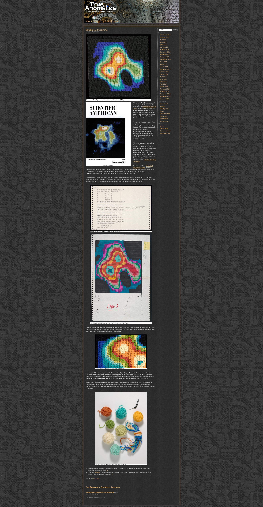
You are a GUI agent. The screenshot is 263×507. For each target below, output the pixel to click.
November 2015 (165, 35)
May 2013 (163, 81)
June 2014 (163, 62)
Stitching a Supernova (96, 29)
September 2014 (165, 59)
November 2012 (165, 96)
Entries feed (164, 128)
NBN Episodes (164, 109)
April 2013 (163, 84)
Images (97, 472)
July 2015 (163, 39)
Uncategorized (164, 121)
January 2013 (164, 91)
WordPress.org (165, 133)
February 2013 (165, 89)
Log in (162, 126)
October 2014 (164, 57)
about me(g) (93, 21)
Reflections (163, 116)
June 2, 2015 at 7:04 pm (92, 494)
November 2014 (165, 54)
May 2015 (163, 42)
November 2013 (165, 69)
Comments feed (165, 131)
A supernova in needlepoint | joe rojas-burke (100, 492)
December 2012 (165, 94)
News (162, 111)
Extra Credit (95, 478)
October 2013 (164, 72)
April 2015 (163, 44)
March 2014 (164, 67)
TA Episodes (164, 118)
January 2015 (164, 49)
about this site (111, 21)
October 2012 (164, 99)
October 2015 (164, 37)
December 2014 (165, 52)
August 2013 (164, 74)
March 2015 (164, 47)
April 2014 (163, 64)
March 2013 (164, 86)
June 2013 (163, 79)
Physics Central (165, 113)
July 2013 (163, 76)
